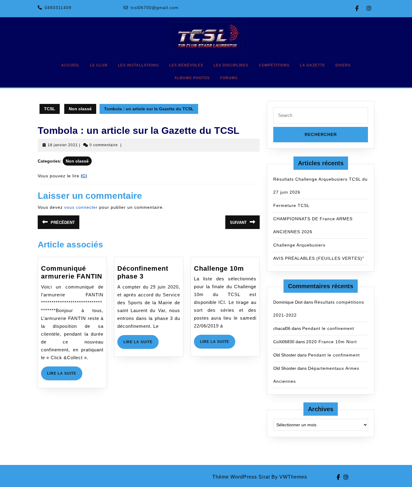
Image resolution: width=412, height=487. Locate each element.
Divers (343, 65)
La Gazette (312, 65)
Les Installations (138, 65)
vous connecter (81, 207)
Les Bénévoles (186, 65)
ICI (84, 175)
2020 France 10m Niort (331, 341)
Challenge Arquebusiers (299, 245)
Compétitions (274, 65)
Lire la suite (64, 375)
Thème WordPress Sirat (241, 476)
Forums (229, 78)
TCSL (49, 108)
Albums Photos (192, 78)
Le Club (99, 65)
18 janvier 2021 (63, 145)
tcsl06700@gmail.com (155, 7)
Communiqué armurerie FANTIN (71, 272)
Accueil (70, 65)
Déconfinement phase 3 (142, 272)
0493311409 (58, 7)
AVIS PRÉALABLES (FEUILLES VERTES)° (318, 258)
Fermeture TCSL (291, 205)
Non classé (80, 108)
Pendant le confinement (328, 328)
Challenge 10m (219, 268)
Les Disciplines (231, 65)
